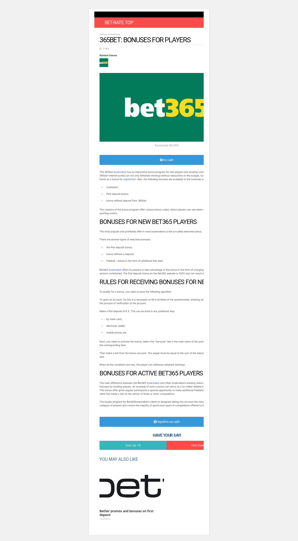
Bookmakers (121, 31)
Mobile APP (153, 31)
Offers (137, 31)
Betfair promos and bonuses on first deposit (126, 513)
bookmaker (120, 171)
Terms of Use (172, 31)
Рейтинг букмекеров (110, 34)
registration (129, 179)
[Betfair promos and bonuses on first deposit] (132, 486)
